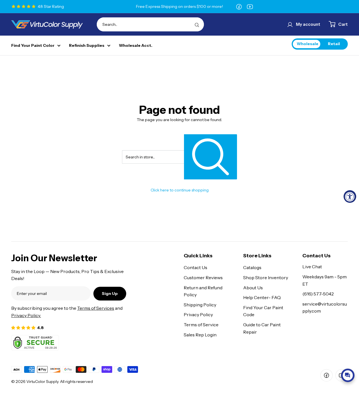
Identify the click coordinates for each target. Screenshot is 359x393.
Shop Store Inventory (265, 277)
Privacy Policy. (26, 315)
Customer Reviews (203, 277)
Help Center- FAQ (262, 297)
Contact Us (195, 267)
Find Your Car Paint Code (263, 311)
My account (308, 24)
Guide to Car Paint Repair (262, 328)
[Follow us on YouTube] (250, 6)
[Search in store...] (210, 156)
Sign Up (110, 293)
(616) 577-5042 (318, 294)
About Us (253, 287)
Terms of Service (201, 324)
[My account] (290, 24)
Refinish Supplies (86, 45)
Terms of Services (95, 308)
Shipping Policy (200, 305)
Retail (334, 43)
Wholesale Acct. (135, 45)
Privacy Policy (198, 314)
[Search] (197, 24)
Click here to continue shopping (180, 190)
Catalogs (252, 267)
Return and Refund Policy (203, 291)
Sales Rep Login (200, 334)
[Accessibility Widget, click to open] (350, 196)
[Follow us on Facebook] (239, 6)
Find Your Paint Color (32, 45)
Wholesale (307, 43)
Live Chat (312, 266)
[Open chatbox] (348, 375)
